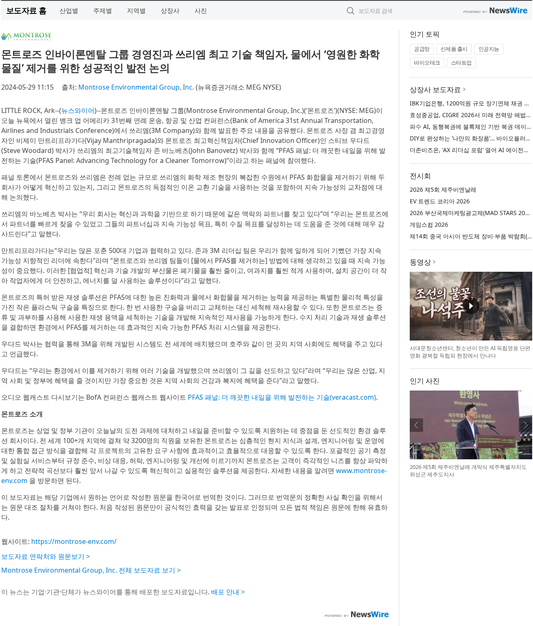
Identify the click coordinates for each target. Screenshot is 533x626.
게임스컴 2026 (429, 224)
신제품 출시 (454, 49)
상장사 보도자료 (435, 89)
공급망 (422, 49)
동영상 (420, 262)
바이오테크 (427, 62)
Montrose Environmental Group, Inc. (136, 87)
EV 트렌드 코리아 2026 (440, 201)
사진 (200, 10)
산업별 (69, 10)
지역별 (136, 10)
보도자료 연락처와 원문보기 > (45, 556)
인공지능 (488, 49)
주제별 (102, 10)
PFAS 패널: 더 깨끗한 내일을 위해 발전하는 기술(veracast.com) (282, 397)
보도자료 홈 (26, 10)
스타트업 (461, 62)
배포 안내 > (228, 591)
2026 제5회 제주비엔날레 (443, 189)
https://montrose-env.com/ (74, 541)
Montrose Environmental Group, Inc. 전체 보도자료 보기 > (91, 570)
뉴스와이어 (78, 110)
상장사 (170, 10)
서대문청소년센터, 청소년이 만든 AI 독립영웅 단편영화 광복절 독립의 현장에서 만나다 (470, 351)
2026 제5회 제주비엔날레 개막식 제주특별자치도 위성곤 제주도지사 (468, 470)
